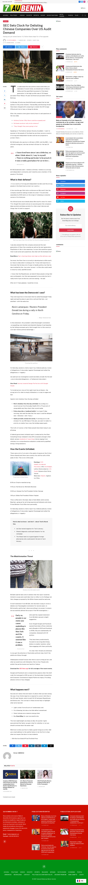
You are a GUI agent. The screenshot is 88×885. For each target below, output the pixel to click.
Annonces (8, 874)
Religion (45, 872)
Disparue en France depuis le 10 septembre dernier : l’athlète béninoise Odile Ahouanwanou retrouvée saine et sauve (75, 165)
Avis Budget (48, 466)
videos (22, 15)
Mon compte (72, 874)
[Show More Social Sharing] (42, 46)
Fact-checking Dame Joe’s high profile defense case (34, 256)
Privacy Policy (71, 236)
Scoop (43, 15)
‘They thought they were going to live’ (26, 126)
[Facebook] (4, 91)
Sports (36, 15)
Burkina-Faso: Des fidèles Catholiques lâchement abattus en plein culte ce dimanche (75, 87)
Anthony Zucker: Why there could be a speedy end (29, 120)
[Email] (4, 107)
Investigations (52, 15)
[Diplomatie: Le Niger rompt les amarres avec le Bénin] (60, 79)
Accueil (5, 15)
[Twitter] (4, 95)
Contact (27, 874)
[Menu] (85, 15)
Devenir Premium (60, 874)
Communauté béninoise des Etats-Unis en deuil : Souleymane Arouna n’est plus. (75, 68)
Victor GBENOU (12, 40)
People (70, 15)
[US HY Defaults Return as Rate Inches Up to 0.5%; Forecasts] (44, 774)
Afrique (52, 872)
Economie (71, 872)
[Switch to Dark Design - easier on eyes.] (83, 15)
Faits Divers (62, 15)
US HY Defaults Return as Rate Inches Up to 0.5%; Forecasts (44, 782)
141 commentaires (9, 42)
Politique (13, 15)
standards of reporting (26, 439)
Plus (76, 15)
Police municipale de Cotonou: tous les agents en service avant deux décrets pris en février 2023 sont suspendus (75, 154)
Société (29, 15)
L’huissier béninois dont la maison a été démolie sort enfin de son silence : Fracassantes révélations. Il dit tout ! (75, 57)
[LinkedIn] (4, 99)
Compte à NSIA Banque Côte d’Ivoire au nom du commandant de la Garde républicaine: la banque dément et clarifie (10, 785)
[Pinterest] (4, 103)
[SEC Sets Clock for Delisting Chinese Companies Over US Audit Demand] (27, 67)
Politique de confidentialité (42, 874)
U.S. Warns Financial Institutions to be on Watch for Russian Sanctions (26, 783)
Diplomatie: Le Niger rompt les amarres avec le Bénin (74, 77)
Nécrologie (18, 874)
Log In (81, 874)
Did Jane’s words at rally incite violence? (26, 123)
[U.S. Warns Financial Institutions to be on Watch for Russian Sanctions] (27, 774)
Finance (6, 21)
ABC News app (24, 668)
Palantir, (43, 476)
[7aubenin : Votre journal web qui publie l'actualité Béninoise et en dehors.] (23, 8)
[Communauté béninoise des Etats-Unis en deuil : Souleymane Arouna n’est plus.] (60, 68)
